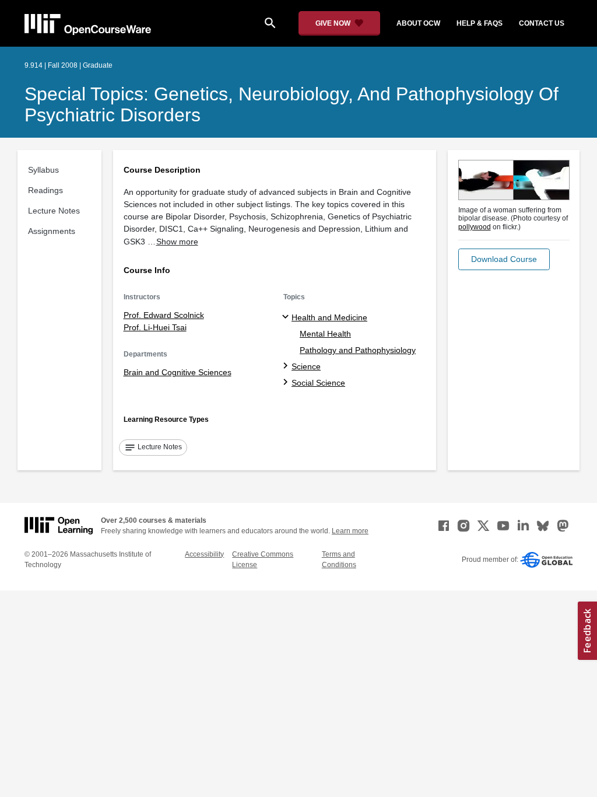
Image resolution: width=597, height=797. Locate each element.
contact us (541, 23)
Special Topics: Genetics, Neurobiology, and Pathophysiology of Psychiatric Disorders (291, 104)
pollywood (474, 227)
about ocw (418, 23)
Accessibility (204, 554)
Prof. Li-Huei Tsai (155, 327)
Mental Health (325, 333)
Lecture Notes (54, 210)
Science (306, 366)
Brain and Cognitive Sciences (177, 372)
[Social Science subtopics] (287, 382)
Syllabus (43, 169)
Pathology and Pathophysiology (358, 350)
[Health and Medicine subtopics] (287, 317)
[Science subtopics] (287, 366)
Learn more (350, 531)
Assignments (51, 231)
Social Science (318, 382)
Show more (177, 241)
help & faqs (479, 23)
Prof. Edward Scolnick (164, 315)
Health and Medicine (329, 317)
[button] (504, 259)
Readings (45, 190)
